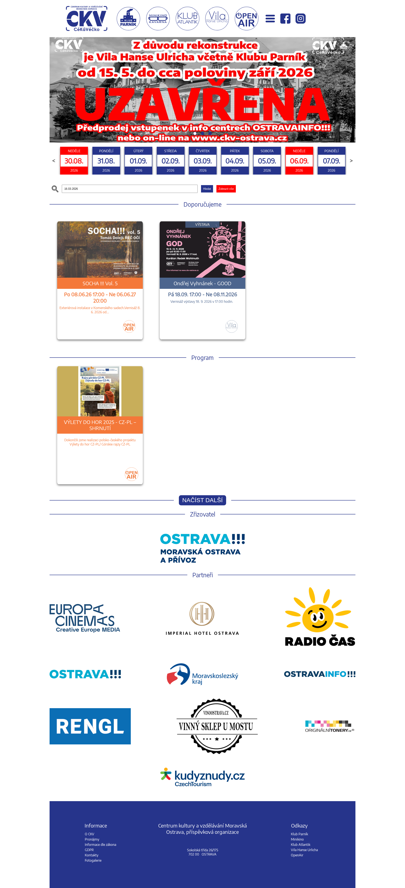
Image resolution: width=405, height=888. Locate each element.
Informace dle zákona (100, 844)
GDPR (89, 850)
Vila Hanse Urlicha (304, 850)
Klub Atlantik (300, 844)
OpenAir (297, 855)
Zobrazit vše (226, 188)
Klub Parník (299, 834)
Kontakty (91, 855)
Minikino (297, 839)
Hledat (207, 188)
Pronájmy (92, 839)
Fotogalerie (93, 860)
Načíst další (202, 500)
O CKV (89, 834)
